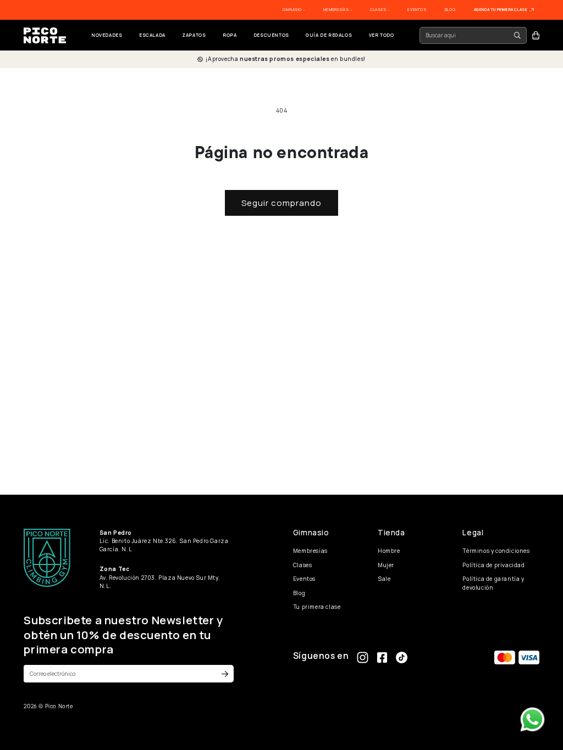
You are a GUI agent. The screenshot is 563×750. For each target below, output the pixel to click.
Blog (450, 9)
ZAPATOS (194, 35)
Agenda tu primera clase (501, 9)
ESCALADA (152, 35)
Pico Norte (59, 706)
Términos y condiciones (495, 551)
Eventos (416, 9)
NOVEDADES (106, 35)
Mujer (386, 565)
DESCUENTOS (271, 35)
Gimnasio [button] (292, 9)
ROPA (229, 35)
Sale (384, 579)
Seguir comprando (281, 203)
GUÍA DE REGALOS (329, 35)
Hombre (389, 551)
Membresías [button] (336, 9)
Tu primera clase (317, 607)
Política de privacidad (493, 565)
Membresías (310, 551)
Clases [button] (378, 9)
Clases (302, 565)
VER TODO (381, 35)
